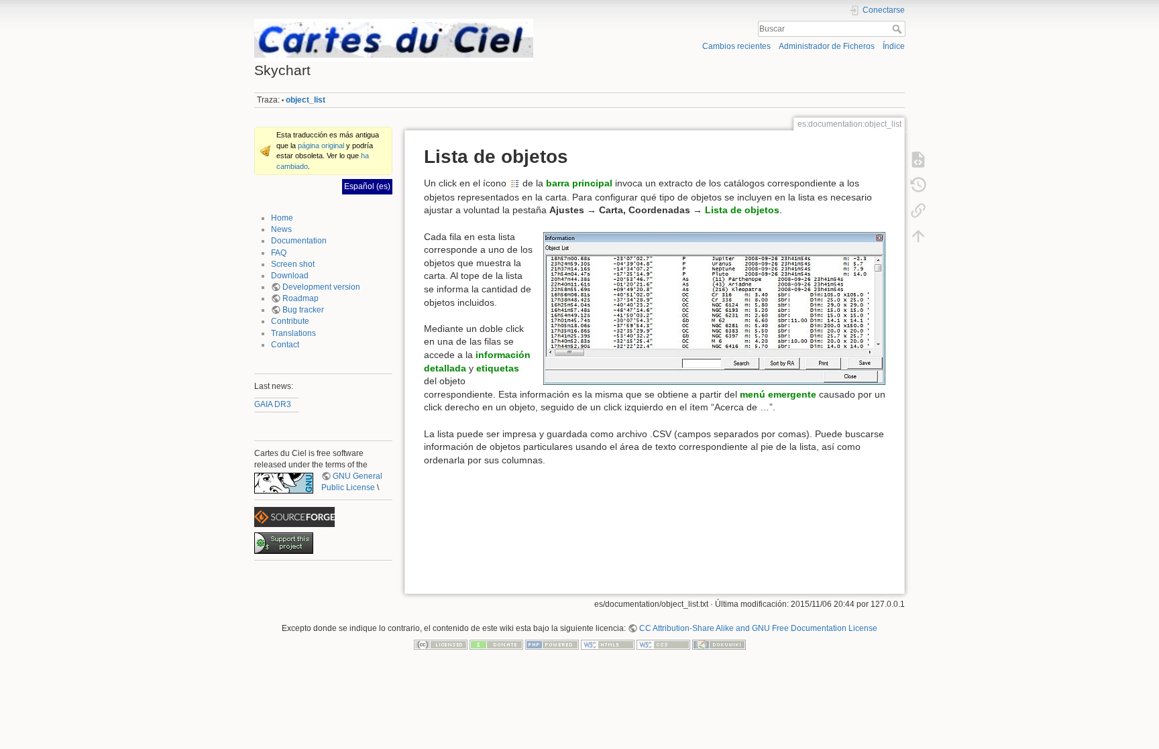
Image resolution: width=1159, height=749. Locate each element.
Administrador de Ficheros (827, 46)
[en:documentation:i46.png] (514, 183)
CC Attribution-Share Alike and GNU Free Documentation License (758, 628)
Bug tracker (303, 309)
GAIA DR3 (272, 404)
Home (282, 218)
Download (290, 275)
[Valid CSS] (663, 644)
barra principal (579, 183)
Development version (321, 287)
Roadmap (300, 298)
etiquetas (497, 368)
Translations (293, 333)
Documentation (299, 240)
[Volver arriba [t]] (918, 235)
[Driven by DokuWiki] (719, 644)
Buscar (898, 29)
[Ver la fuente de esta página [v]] (918, 159)
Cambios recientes (736, 46)
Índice (894, 46)
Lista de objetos (742, 210)
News (281, 229)
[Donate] (496, 644)
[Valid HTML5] (607, 644)
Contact (285, 344)
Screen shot (293, 264)
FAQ (278, 252)
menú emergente (778, 394)
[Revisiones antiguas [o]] (918, 184)
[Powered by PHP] (552, 644)
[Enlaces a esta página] (918, 210)
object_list (305, 100)
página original (321, 145)
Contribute (290, 321)
